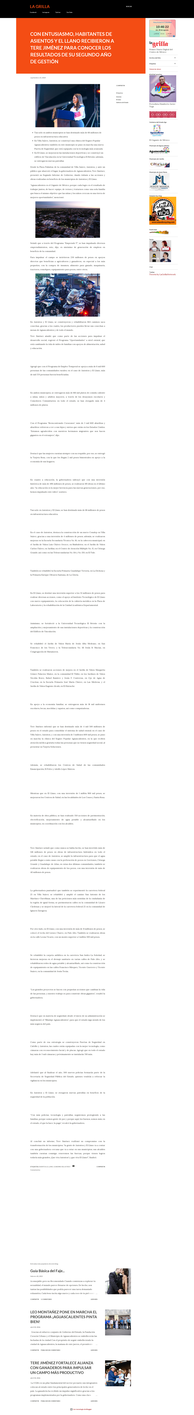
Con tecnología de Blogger (82, 1409)
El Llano (118, 99)
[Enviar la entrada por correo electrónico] (73, 1166)
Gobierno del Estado (122, 102)
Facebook (33, 12)
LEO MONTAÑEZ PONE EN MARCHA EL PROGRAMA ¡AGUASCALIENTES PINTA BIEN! (63, 1317)
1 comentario (46, 1299)
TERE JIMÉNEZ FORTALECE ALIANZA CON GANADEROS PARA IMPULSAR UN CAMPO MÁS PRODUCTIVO (61, 1368)
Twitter (58, 12)
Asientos (118, 97)
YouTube (69, 12)
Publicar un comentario (50, 1350)
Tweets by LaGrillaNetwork (162, 274)
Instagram (45, 12)
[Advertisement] (64, 1237)
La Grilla (40, 6)
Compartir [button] (120, 85)
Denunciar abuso (155, 69)
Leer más (94, 1299)
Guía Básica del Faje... (47, 1271)
